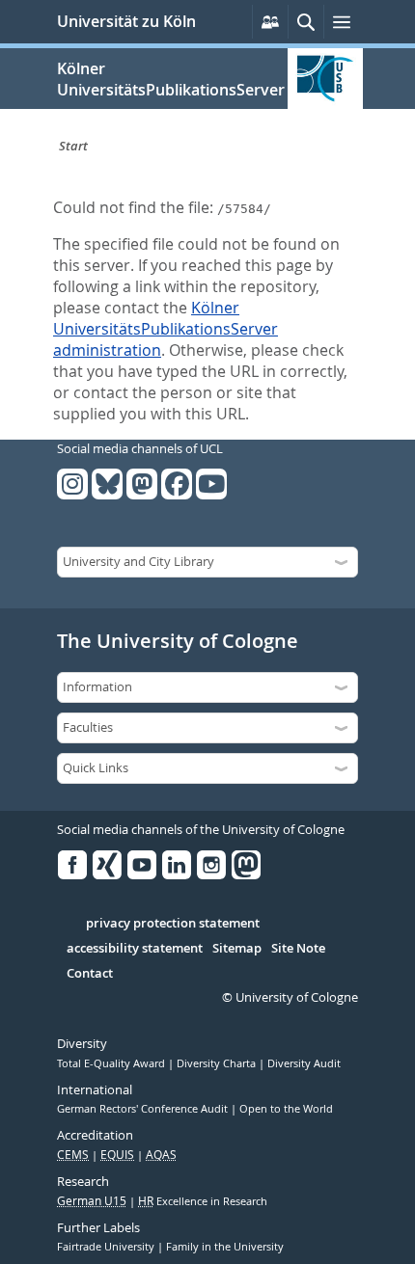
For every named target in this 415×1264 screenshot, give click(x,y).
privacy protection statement (173, 923)
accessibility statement (135, 948)
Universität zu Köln (126, 21)
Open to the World (286, 1109)
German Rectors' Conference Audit (144, 1109)
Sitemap (237, 948)
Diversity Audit (304, 1063)
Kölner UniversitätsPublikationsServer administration (165, 329)
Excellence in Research (202, 1201)
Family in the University (225, 1246)
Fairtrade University (107, 1246)
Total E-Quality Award (112, 1063)
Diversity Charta (218, 1063)
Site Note (298, 948)
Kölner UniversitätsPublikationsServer (171, 79)
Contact (90, 974)
